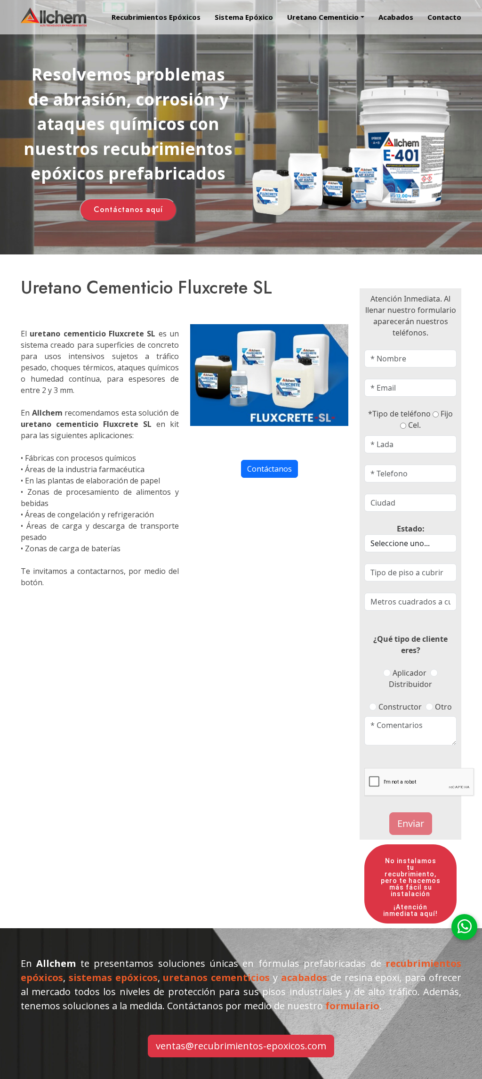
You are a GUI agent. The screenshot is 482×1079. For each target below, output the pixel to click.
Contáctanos (269, 469)
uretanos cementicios (216, 977)
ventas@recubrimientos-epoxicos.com (241, 1045)
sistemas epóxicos (113, 977)
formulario (352, 1005)
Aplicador (409, 673)
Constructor (400, 707)
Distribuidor (410, 684)
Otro (443, 707)
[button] (318, 17)
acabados (304, 977)
